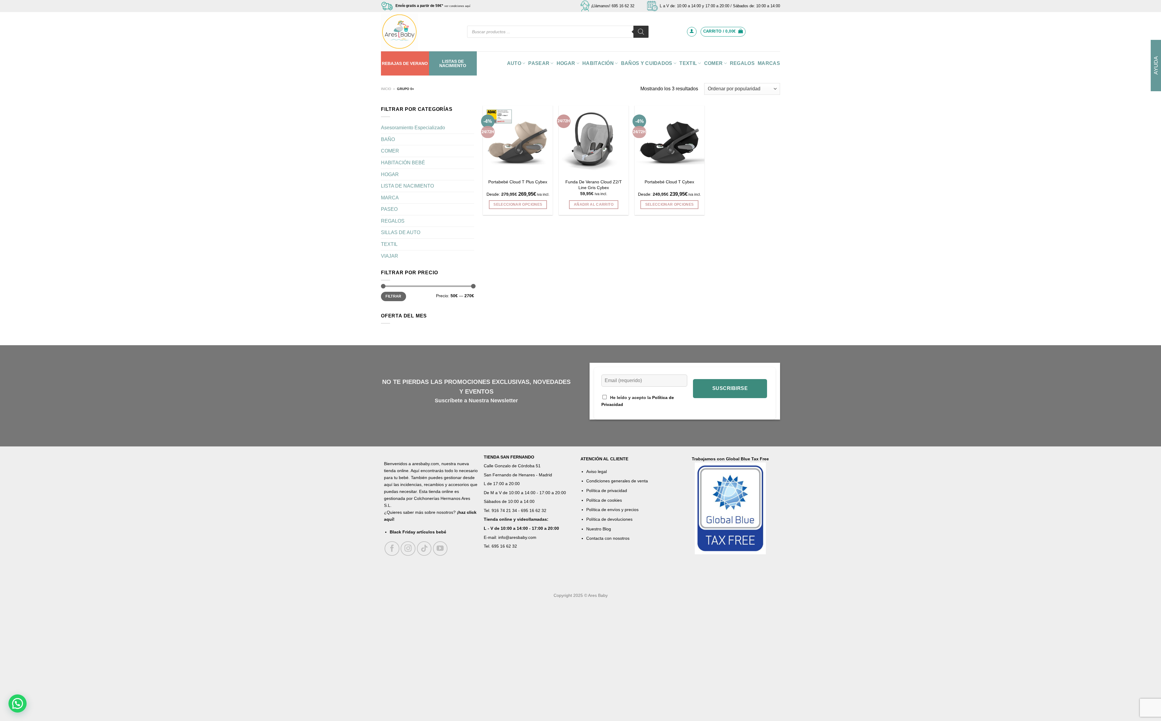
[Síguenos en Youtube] (440, 548)
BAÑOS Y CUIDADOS (646, 63)
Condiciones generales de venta (617, 480)
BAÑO (388, 139)
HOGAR (566, 63)
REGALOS (742, 63)
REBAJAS (392, 63)
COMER (713, 63)
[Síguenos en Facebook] (392, 548)
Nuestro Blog (598, 528)
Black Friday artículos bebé (418, 531)
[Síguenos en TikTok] (424, 548)
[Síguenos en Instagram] (408, 548)
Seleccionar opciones (517, 204)
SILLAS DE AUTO (400, 232)
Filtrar (393, 296)
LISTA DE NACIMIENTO (407, 185)
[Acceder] (692, 32)
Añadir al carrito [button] (593, 204)
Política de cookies (604, 500)
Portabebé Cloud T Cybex (669, 181)
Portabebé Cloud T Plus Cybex (517, 181)
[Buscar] (641, 32)
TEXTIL (688, 63)
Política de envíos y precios (612, 509)
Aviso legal (596, 471)
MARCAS (769, 63)
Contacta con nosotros (607, 538)
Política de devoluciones (609, 519)
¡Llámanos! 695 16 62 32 (612, 6)
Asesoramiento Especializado (413, 127)
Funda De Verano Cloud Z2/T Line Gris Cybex (593, 184)
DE (406, 63)
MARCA (390, 197)
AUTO (514, 63)
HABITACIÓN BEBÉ (403, 162)
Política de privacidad (606, 490)
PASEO (389, 209)
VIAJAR (389, 256)
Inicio (386, 89)
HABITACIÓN (598, 63)
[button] (17, 703)
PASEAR (538, 63)
